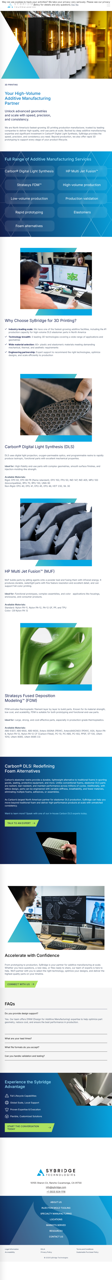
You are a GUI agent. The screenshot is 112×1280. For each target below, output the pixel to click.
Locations (56, 1219)
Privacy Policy (46, 1252)
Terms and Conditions (84, 1249)
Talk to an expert (19, 823)
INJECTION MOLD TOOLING (56, 1208)
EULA (43, 1249)
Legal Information (12, 1249)
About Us (56, 1202)
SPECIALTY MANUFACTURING (56, 1213)
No (77, 4)
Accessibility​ (10, 1252)
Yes (73, 4)
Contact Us (56, 1236)
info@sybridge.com (56, 1187)
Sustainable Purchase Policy (87, 1252)
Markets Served (56, 1225)
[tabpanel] (56, 1021)
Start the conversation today (23, 1127)
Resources (56, 1230)
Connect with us (18, 984)
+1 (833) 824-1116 (56, 1191)
